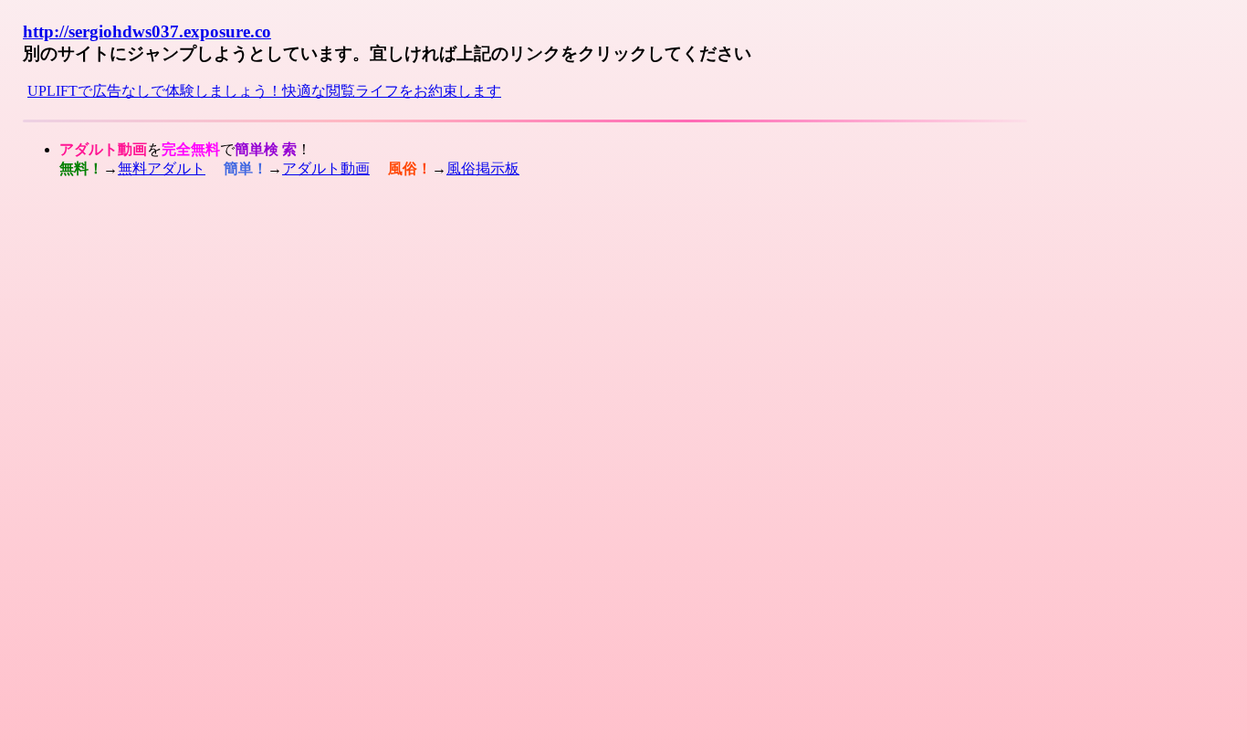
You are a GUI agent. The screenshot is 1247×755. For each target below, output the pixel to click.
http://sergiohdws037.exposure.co (147, 31)
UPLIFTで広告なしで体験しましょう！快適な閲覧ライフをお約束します (264, 91)
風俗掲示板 (482, 168)
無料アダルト (161, 168)
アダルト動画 (326, 168)
